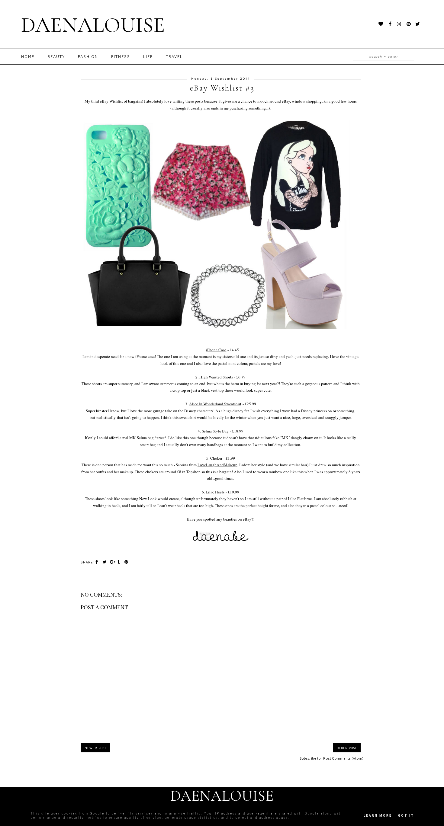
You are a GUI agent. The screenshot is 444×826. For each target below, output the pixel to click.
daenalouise (93, 25)
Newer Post (95, 748)
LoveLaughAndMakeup (217, 464)
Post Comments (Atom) (343, 758)
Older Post (347, 748)
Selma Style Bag (215, 431)
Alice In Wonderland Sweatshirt (215, 404)
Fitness (120, 56)
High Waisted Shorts (216, 377)
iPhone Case (216, 349)
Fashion (88, 56)
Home (27, 56)
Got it (406, 815)
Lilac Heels (214, 492)
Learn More (378, 815)
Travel (174, 56)
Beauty (56, 56)
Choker (216, 458)
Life (148, 56)
